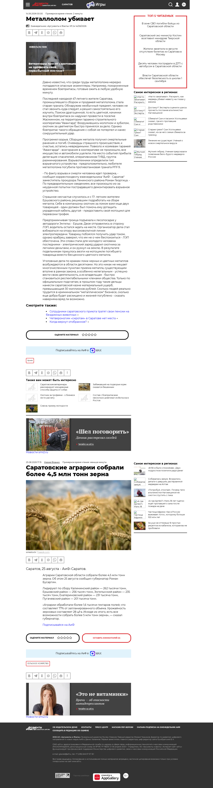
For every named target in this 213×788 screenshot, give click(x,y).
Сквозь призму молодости (54, 405)
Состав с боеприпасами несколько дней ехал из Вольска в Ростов (111, 398)
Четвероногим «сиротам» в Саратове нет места (83, 318)
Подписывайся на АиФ (59, 624)
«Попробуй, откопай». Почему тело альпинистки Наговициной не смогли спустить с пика (166, 492)
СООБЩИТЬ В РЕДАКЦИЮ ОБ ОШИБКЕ (71, 731)
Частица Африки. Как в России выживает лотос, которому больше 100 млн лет (166, 514)
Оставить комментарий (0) (106, 638)
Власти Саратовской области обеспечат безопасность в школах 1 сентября (160, 78)
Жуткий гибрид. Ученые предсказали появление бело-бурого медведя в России (167, 154)
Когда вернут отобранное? (68, 321)
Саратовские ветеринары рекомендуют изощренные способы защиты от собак (54, 387)
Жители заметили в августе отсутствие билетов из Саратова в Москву (160, 51)
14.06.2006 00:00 (34, 13)
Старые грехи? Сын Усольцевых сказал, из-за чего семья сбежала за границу (166, 132)
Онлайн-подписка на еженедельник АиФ (158, 727)
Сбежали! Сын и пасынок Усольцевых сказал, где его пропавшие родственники (167, 121)
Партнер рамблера (81, 776)
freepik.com (43, 552)
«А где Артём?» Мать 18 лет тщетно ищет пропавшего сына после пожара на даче (166, 503)
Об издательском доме (65, 727)
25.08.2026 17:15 (33, 462)
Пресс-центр (101, 727)
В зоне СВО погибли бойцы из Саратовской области (160, 25)
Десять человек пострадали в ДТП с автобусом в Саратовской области (160, 65)
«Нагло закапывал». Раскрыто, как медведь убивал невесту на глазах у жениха (166, 99)
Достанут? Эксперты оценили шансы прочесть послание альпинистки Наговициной (167, 110)
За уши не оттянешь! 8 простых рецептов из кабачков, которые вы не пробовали (167, 525)
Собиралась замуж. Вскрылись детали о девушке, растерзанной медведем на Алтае (165, 481)
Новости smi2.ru (37, 452)
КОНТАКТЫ (86, 727)
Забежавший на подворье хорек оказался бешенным (109, 385)
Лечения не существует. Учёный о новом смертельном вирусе (165, 141)
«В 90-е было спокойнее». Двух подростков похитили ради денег (165, 469)
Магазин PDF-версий (122, 727)
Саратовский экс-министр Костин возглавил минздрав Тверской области (160, 38)
